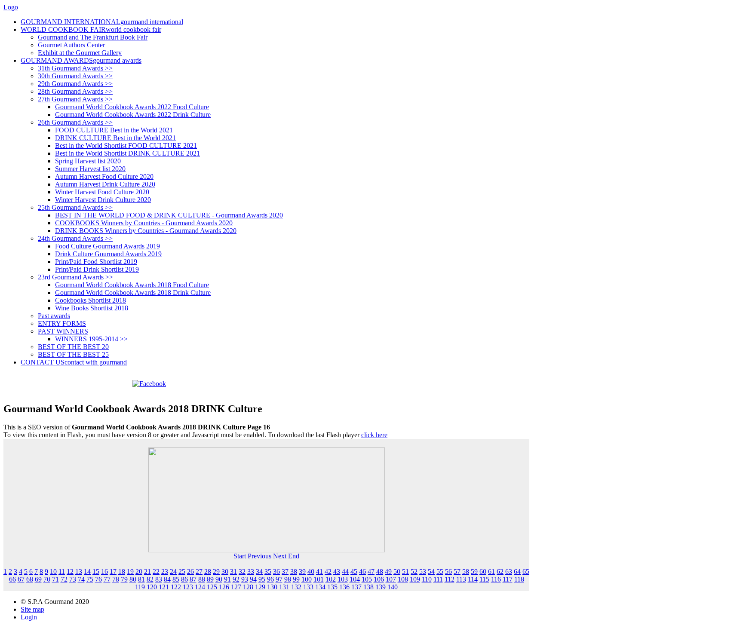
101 (318, 579)
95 (261, 579)
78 (115, 579)
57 (457, 571)
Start (239, 556)
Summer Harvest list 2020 (90, 168)
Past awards (54, 315)
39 (302, 571)
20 (138, 571)
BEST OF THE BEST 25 (73, 354)
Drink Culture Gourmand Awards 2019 (108, 253)
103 (343, 579)
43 (336, 571)
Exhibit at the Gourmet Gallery (80, 52)
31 (233, 571)
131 (284, 587)
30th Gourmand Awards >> (75, 76)
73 (72, 579)
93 (244, 579)
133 (308, 587)
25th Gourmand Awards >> (75, 207)
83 (158, 579)
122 (176, 587)
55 (439, 571)
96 (270, 579)
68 (29, 579)
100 (306, 579)
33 (250, 571)
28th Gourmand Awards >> (75, 91)
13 (78, 571)
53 (422, 571)
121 (164, 587)
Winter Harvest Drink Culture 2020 (103, 199)
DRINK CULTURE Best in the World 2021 (115, 137)
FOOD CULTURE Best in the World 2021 (114, 130)
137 (356, 587)
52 (414, 571)
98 (287, 579)
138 (368, 587)
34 (259, 571)
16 (104, 571)
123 (188, 587)
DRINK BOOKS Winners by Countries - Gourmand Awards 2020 (145, 230)
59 (474, 571)
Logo (10, 7)
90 (218, 579)
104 (355, 579)
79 (124, 579)
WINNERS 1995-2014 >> (91, 339)
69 (38, 579)
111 (438, 579)
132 (296, 587)
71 (55, 579)
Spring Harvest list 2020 (88, 161)
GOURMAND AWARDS (81, 60)
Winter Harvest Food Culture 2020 (102, 192)
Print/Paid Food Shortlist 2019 (96, 261)
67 (21, 579)
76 (98, 579)
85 (175, 579)
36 (276, 571)
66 (12, 579)
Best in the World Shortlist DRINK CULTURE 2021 (127, 153)
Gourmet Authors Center (71, 45)
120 (152, 587)
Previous (259, 556)
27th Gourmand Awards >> (75, 99)
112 (449, 579)
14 (87, 571)
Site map (32, 609)
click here (374, 434)
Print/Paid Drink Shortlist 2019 (97, 269)
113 (461, 579)
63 (508, 571)
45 (353, 571)
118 (519, 579)
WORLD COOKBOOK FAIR (91, 29)
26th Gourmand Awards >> (75, 122)
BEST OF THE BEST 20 (73, 346)
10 (53, 571)
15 (95, 571)
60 (482, 571)
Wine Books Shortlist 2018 (91, 308)
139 (380, 587)
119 (140, 587)
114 (473, 579)
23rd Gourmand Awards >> (75, 277)
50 (396, 571)
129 (260, 587)
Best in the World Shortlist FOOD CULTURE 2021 (126, 145)
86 (184, 579)
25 (181, 571)
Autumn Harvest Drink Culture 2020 (105, 184)
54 (431, 571)
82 (150, 579)
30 (224, 571)
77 (107, 579)
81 (141, 579)
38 (293, 571)
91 (227, 579)
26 (190, 571)
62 (500, 571)
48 (379, 571)
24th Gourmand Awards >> (75, 238)
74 (81, 579)
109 (415, 579)
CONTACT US (74, 362)
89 (210, 579)
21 (147, 571)
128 (248, 587)
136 (344, 587)
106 (379, 579)
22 (156, 571)
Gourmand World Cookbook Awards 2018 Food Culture (132, 284)
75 (89, 579)
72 (64, 579)
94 (253, 579)
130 (272, 587)
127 (236, 587)
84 (167, 579)
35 (267, 571)
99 (296, 579)
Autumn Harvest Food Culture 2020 (104, 176)
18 (121, 571)
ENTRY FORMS (62, 323)
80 (132, 579)
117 (508, 579)
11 (61, 571)
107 (391, 579)
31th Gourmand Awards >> (75, 68)
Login (29, 617)
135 (332, 587)
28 (207, 571)
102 (330, 579)
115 (484, 579)
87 (193, 579)
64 (517, 571)
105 (367, 579)
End (293, 556)
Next (279, 556)
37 (285, 571)
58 (465, 571)
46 (362, 571)
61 (491, 571)
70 (46, 579)
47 (371, 571)
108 (403, 579)
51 (405, 571)
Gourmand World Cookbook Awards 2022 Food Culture (132, 106)
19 (130, 571)
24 (173, 571)
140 (392, 587)
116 (496, 579)
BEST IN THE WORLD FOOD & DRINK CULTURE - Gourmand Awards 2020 (169, 215)
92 (236, 579)
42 (328, 571)
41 (319, 571)
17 (113, 571)
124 (200, 587)
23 (164, 571)
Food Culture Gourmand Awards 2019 (107, 246)
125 (212, 587)
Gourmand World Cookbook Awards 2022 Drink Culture (133, 114)
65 (525, 571)
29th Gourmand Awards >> (75, 83)
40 (310, 571)
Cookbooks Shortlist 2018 (90, 300)
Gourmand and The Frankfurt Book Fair (92, 37)
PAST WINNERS (63, 331)
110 (427, 579)
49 (388, 571)
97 (279, 579)
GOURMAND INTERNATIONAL (102, 21)
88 (201, 579)
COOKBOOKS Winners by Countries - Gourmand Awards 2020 (144, 223)
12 (70, 571)
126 (224, 587)
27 (199, 571)
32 (242, 571)
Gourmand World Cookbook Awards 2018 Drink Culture (133, 292)
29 (216, 571)
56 (448, 571)
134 (320, 587)
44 (345, 571)
